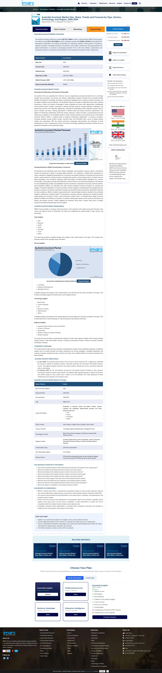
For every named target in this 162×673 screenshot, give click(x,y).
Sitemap (70, 653)
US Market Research (46, 643)
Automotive (95, 638)
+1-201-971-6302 (129, 638)
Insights (119, 3)
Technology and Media (98, 663)
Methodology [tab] (77, 29)
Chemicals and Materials (98, 643)
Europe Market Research (47, 640)
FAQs (69, 648)
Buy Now (118, 44)
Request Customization (120, 52)
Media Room (103, 3)
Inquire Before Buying (119, 75)
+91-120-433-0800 (129, 653)
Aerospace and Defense (98, 633)
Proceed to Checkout (110, 617)
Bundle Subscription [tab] (75, 578)
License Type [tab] (90, 578)
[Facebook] (7, 658)
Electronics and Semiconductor (100, 648)
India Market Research (46, 635)
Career (69, 633)
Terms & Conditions (73, 635)
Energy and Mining (97, 650)
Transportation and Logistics (99, 666)
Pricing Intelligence (45, 645)
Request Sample (81, 163)
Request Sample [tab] (95, 29)
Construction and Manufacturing (100, 645)
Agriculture (94, 635)
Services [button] (84, 3)
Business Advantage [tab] (46, 609)
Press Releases (44, 653)
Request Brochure (118, 67)
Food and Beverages (97, 653)
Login (134, 3)
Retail (93, 661)
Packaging (94, 658)
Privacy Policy (89, 671)
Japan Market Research (46, 638)
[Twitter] (11, 658)
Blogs (41, 650)
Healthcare (95, 656)
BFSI (93, 640)
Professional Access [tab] (74, 589)
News (69, 650)
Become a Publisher (73, 645)
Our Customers (72, 643)
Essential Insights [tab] (45, 589)
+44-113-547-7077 (130, 645)
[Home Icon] (78, 3)
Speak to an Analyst (118, 60)
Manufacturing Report (46, 648)
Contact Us (127, 3)
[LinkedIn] (4, 658)
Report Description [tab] (42, 29)
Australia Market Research (47, 633)
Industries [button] (93, 3)
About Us (112, 3)
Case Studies (44, 656)
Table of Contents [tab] (59, 29)
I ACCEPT (102, 671)
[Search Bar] (140, 3)
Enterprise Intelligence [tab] (75, 609)
